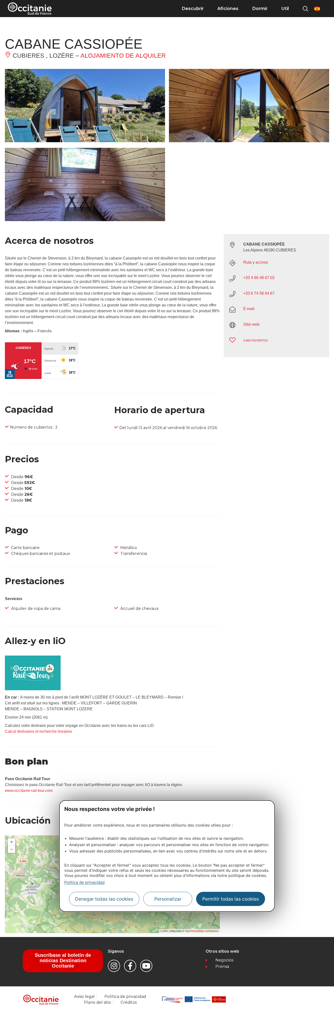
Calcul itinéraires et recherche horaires (38, 731)
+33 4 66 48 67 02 (259, 278)
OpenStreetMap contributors (202, 930)
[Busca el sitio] (305, 8)
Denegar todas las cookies (104, 899)
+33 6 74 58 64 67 (259, 293)
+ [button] (11, 842)
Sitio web (251, 324)
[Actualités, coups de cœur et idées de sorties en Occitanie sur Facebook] (130, 966)
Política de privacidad (84, 882)
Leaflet (164, 930)
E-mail (249, 309)
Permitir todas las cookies (230, 899)
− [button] (11, 849)
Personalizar (167, 899)
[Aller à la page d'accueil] (30, 8)
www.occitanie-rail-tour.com (29, 790)
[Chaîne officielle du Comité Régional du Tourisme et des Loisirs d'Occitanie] (146, 966)
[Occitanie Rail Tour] (33, 689)
